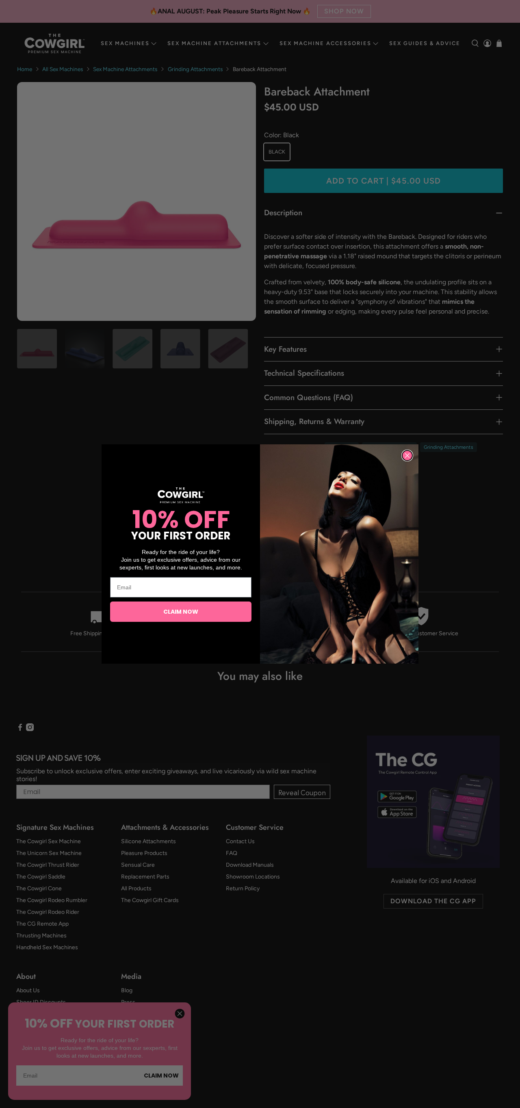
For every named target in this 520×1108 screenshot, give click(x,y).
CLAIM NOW (180, 612)
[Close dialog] (407, 455)
